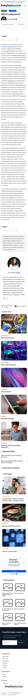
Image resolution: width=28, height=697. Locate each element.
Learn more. (20, 2)
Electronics (5, 658)
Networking (5, 335)
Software (5, 548)
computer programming (8, 46)
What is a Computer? (19, 608)
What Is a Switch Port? (7, 338)
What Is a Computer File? (9, 551)
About (4, 674)
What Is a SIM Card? (19, 593)
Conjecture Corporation (15, 692)
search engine (22, 55)
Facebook (5, 683)
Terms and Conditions (11, 694)
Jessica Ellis (12, 19)
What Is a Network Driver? (9, 365)
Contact (4, 676)
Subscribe (14, 571)
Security (3, 416)
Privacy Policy (4, 694)
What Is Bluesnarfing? (7, 418)
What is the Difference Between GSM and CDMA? (7, 595)
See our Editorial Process (8, 306)
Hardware (4, 389)
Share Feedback (21, 306)
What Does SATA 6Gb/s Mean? (11, 526)
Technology (6, 496)
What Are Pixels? (6, 391)
